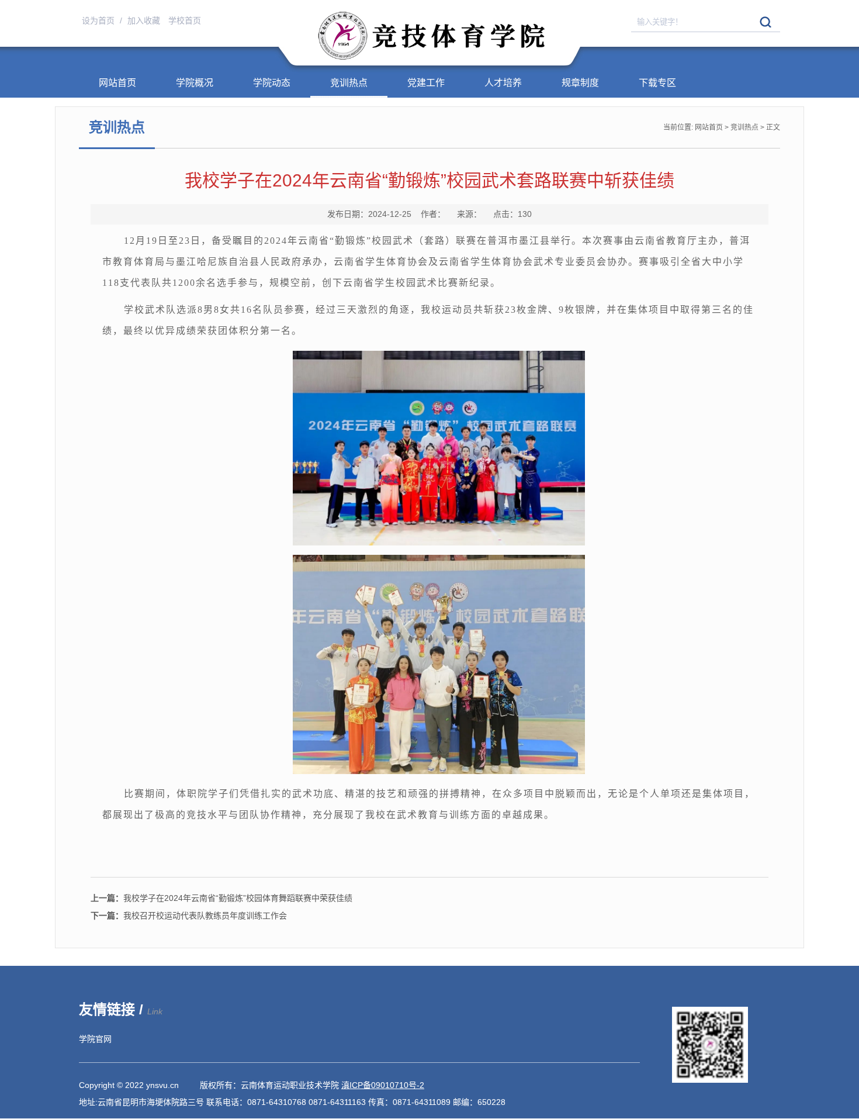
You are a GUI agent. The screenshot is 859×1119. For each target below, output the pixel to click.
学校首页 (184, 20)
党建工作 (426, 83)
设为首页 (99, 20)
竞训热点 (349, 83)
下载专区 (657, 83)
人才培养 (503, 83)
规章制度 (580, 83)
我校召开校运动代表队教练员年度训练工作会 (189, 915)
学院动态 (271, 83)
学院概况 (194, 83)
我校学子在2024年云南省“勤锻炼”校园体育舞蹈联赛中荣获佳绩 (221, 898)
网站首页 (117, 83)
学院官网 (95, 1039)
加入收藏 (144, 20)
